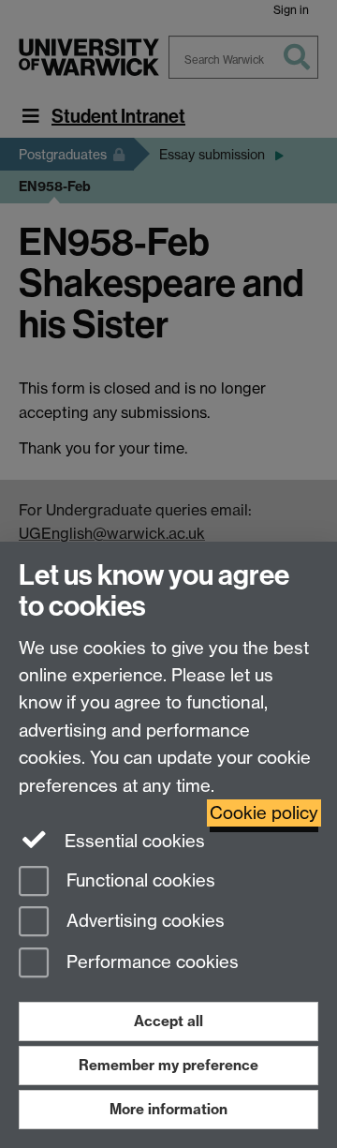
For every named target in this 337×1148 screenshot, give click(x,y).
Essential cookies (132, 841)
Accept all (168, 1021)
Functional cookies (138, 880)
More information (168, 1109)
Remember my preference (168, 1065)
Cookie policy (264, 813)
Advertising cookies (143, 921)
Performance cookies (150, 963)
